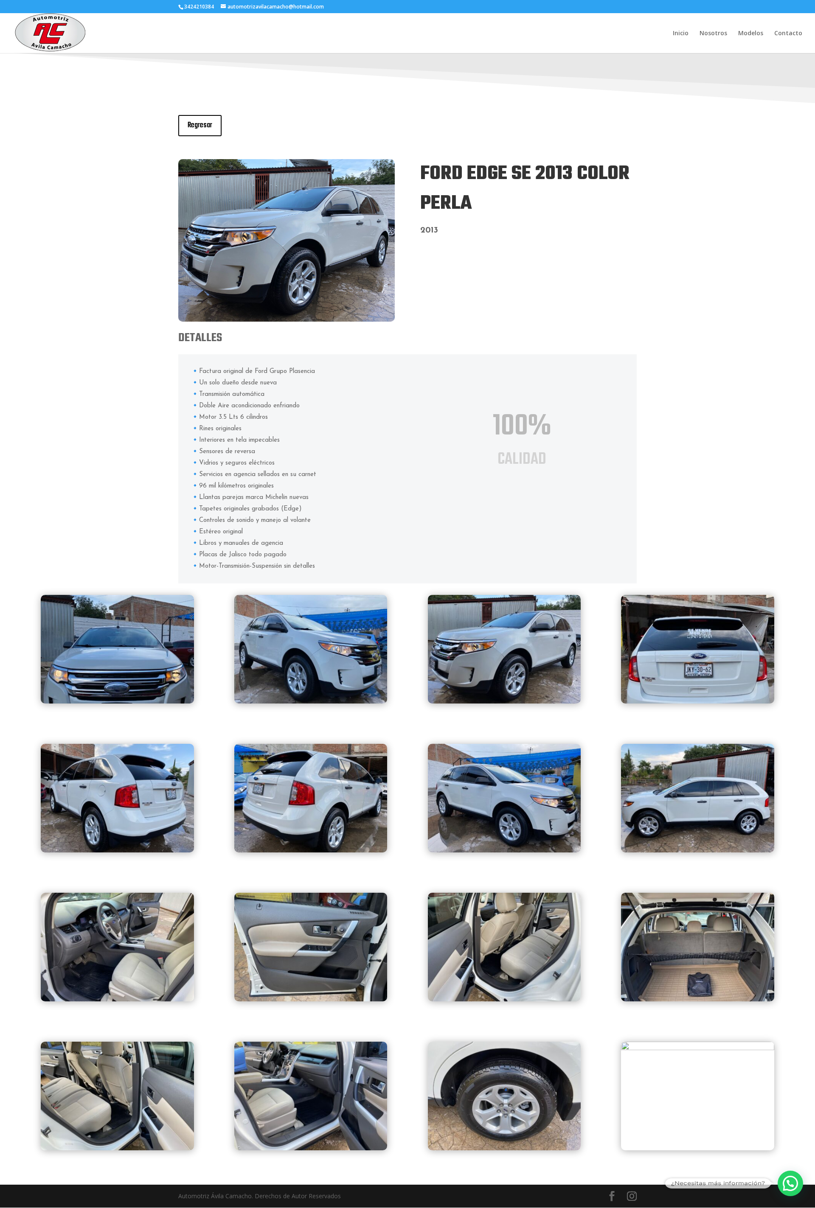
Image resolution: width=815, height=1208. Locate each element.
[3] (286, 319)
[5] (117, 850)
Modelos (750, 33)
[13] (117, 1148)
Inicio (681, 33)
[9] (117, 999)
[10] (311, 999)
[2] (311, 701)
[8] (504, 850)
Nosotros (713, 33)
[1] (117, 701)
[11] (504, 999)
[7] (697, 850)
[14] (311, 1148)
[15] (504, 1148)
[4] (697, 701)
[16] (697, 1048)
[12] (697, 999)
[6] (311, 850)
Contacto (788, 33)
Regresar (200, 125)
